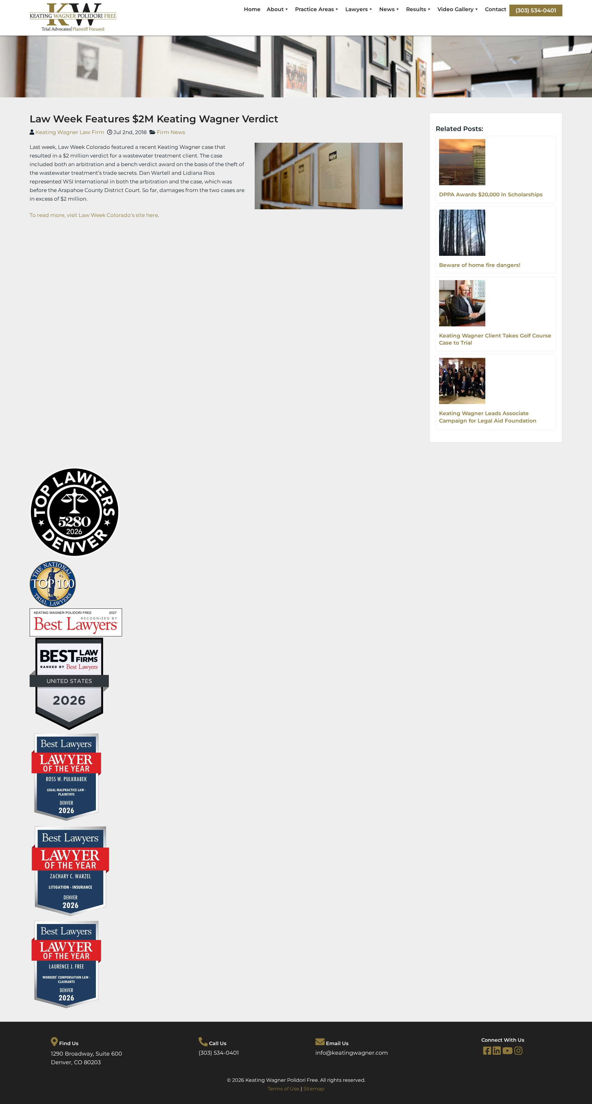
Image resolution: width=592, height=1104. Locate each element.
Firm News (171, 132)
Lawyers (356, 9)
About (275, 9)
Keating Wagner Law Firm (69, 132)
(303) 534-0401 (536, 10)
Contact (495, 9)
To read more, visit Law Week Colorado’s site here (94, 215)
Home (252, 9)
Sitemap (313, 1089)
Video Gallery (456, 9)
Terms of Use (283, 1089)
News (387, 9)
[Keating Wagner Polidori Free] (73, 29)
